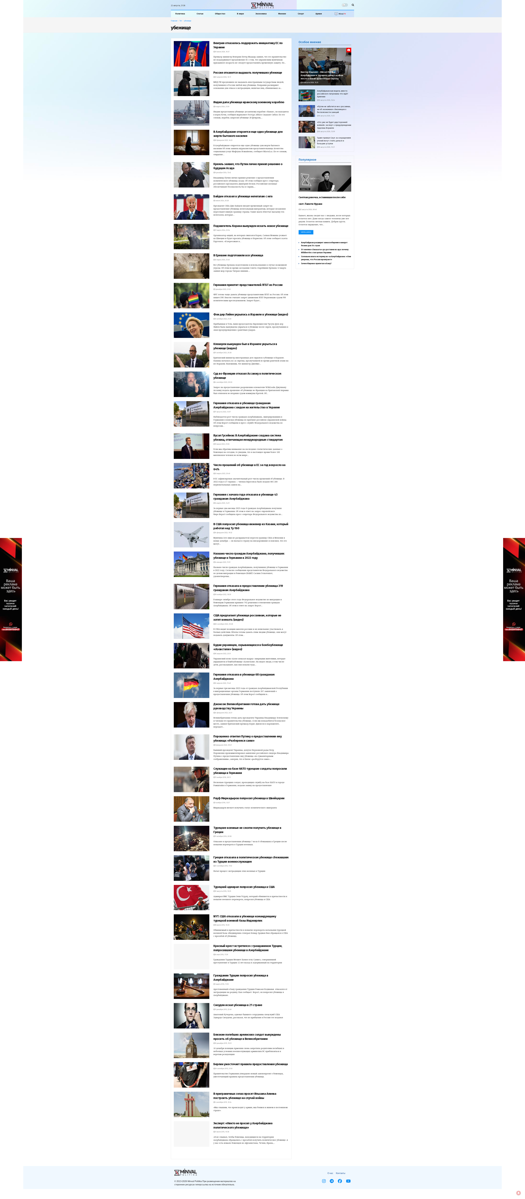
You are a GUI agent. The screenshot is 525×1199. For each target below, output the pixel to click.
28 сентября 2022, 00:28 (224, 624)
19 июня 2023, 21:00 (222, 444)
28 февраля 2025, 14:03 (223, 140)
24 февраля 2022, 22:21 (223, 713)
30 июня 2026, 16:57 (222, 52)
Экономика (261, 13)
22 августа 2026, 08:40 (308, 209)
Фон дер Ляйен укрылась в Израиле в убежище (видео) (250, 314)
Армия (319, 13)
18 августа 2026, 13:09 (326, 131)
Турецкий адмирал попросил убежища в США (244, 887)
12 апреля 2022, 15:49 (223, 683)
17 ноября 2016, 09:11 (223, 777)
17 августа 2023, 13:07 (223, 412)
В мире (240, 13)
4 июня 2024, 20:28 (222, 201)
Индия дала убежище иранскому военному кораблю (248, 102)
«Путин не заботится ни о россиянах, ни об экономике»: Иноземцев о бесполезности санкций (334, 109)
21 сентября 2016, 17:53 (223, 866)
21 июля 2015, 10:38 (222, 1132)
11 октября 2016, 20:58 (223, 836)
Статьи (200, 13)
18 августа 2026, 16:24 (326, 100)
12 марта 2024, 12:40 (222, 260)
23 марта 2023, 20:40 (222, 473)
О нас (330, 1173)
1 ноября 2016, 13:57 (222, 803)
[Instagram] (324, 1181)
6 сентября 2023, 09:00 (223, 382)
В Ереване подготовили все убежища (238, 255)
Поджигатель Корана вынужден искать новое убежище (250, 226)
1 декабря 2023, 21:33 (223, 289)
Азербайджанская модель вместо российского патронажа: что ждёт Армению (332, 94)
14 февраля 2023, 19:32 (223, 533)
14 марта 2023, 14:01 (222, 503)
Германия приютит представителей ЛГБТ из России (248, 285)
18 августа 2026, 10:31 (326, 147)
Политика (180, 13)
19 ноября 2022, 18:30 (223, 594)
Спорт (301, 13)
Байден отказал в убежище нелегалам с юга (242, 196)
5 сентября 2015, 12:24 (223, 1102)
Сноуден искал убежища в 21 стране (237, 1005)
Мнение (282, 13)
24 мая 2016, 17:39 (221, 955)
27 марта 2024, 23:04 (222, 230)
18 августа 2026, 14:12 (326, 116)
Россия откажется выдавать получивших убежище (247, 72)
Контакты (340, 1173)
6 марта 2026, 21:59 (222, 107)
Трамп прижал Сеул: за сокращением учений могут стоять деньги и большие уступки (334, 141)
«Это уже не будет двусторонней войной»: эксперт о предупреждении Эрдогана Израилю (334, 125)
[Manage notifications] (518, 1193)
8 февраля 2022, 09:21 (223, 745)
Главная (174, 21)
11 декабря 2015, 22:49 (223, 1009)
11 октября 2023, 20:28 (223, 353)
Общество (220, 13)
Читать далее (306, 232)
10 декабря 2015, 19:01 (223, 1043)
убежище (187, 21)
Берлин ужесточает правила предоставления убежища (250, 1064)
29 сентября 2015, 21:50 (223, 1069)
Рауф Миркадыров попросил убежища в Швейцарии (249, 798)
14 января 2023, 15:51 (222, 562)
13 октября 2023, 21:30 (223, 319)
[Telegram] (332, 1181)
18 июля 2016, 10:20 (222, 925)
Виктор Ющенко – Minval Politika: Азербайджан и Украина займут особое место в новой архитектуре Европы (322, 75)
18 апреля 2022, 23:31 (223, 654)
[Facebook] (340, 1181)
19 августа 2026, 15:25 (310, 82)
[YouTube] (348, 1181)
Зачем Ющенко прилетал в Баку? (316, 263)
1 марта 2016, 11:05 (222, 984)
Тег (181, 21)
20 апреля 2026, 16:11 (223, 77)
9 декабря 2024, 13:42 (223, 173)
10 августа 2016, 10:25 (223, 891)
